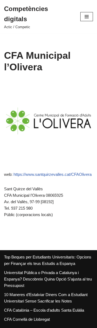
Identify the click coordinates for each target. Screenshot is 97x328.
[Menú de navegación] (86, 16)
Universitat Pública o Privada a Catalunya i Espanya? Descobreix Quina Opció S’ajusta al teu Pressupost (48, 279)
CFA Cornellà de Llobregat (27, 319)
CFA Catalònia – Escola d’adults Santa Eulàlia (44, 310)
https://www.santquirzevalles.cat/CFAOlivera (52, 174)
